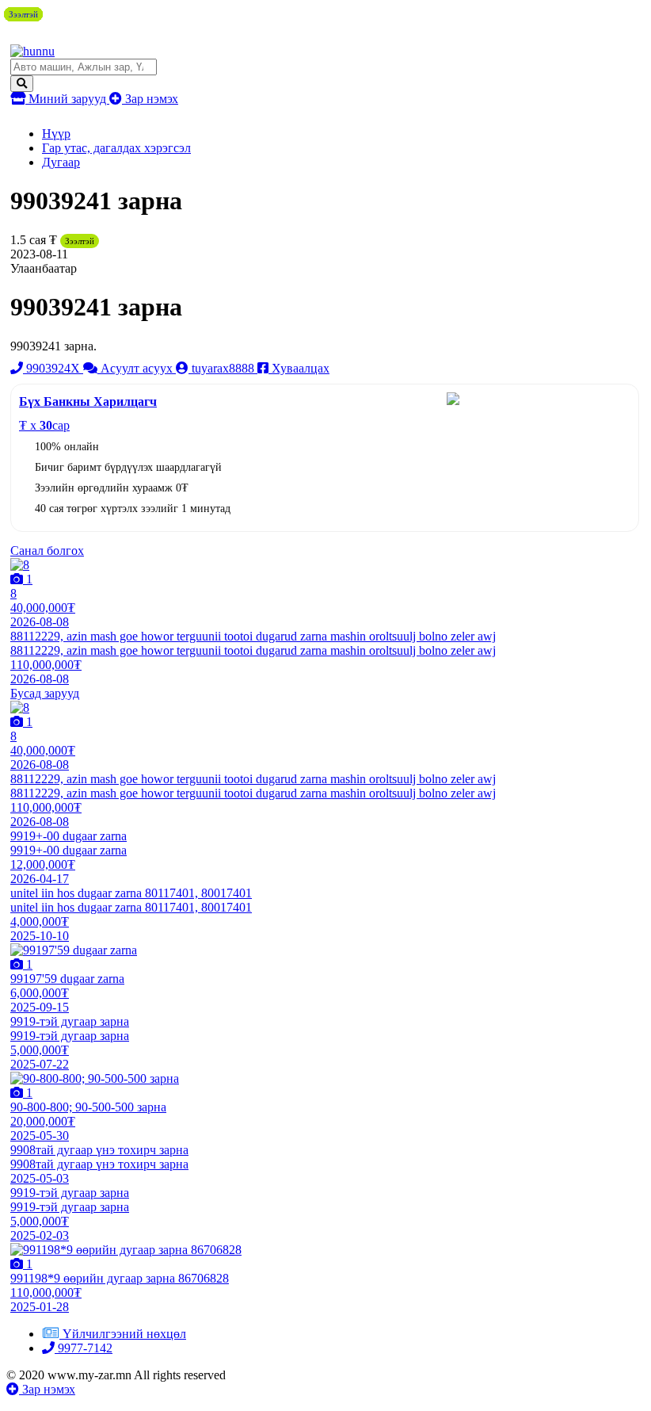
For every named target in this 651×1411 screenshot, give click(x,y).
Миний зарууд (67, 98)
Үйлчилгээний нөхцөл (124, 1333)
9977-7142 (83, 1348)
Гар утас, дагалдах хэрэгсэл (116, 148)
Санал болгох (47, 550)
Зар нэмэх (150, 98)
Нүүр (56, 133)
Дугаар (61, 162)
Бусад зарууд (44, 693)
